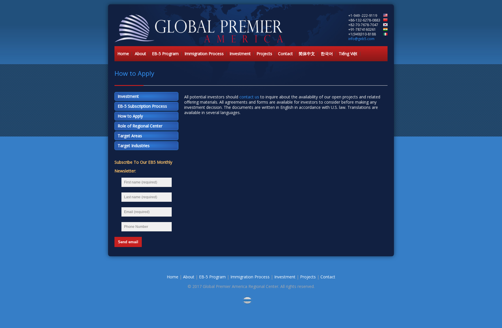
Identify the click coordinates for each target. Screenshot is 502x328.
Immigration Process (204, 53)
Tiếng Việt (348, 53)
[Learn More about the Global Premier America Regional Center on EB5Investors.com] (251, 300)
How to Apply (130, 116)
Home (123, 53)
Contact (285, 53)
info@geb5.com (361, 38)
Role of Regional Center (140, 126)
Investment (240, 53)
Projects (264, 53)
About (140, 53)
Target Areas (130, 135)
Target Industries (134, 145)
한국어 (327, 53)
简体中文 (307, 53)
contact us (249, 97)
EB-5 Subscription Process (142, 106)
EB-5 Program (165, 53)
